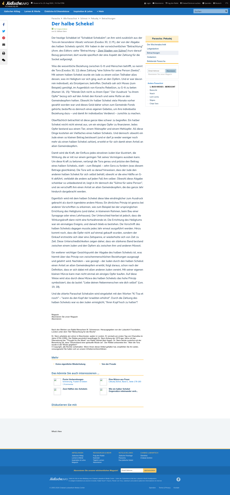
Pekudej (94, 18)
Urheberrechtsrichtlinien (96, 349)
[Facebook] (178, 479)
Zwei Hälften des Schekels (75, 389)
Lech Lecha (154, 97)
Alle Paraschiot (70, 18)
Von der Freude (109, 364)
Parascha (56, 18)
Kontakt (176, 488)
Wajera (152, 100)
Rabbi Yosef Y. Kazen (104, 481)
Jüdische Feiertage (126, 456)
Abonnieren (97, 462)
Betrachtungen (108, 18)
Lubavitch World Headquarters (147, 478)
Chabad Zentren (146, 458)
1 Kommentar (68, 384)
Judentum (127, 481)
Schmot (83, 18)
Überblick (143, 456)
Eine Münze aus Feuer (119, 379)
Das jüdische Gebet (126, 460)
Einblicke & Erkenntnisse (57, 11)
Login (148, 3)
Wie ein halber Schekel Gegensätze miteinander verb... (123, 390)
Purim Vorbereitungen (73, 379)
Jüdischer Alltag (12, 11)
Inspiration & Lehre (83, 11)
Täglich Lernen (98, 460)
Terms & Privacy (165, 488)
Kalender (96, 458)
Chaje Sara (154, 104)
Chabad (94, 478)
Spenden (208, 3)
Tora (121, 481)
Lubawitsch (101, 478)
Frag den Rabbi (172, 3)
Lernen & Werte (32, 11)
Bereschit (153, 90)
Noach (152, 94)
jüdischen (142, 481)
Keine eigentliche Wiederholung (70, 364)
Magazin (75, 462)
